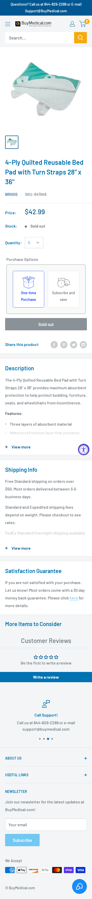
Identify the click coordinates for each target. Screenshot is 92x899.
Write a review (46, 677)
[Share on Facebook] (54, 345)
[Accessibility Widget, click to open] (83, 449)
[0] (82, 24)
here (74, 597)
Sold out (46, 324)
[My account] (72, 24)
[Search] (80, 37)
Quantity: (13, 242)
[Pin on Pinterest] (63, 345)
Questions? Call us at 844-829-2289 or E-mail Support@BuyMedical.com (46, 7)
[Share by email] (83, 345)
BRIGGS (11, 194)
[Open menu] (7, 24)
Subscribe (22, 840)
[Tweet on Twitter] (73, 345)
